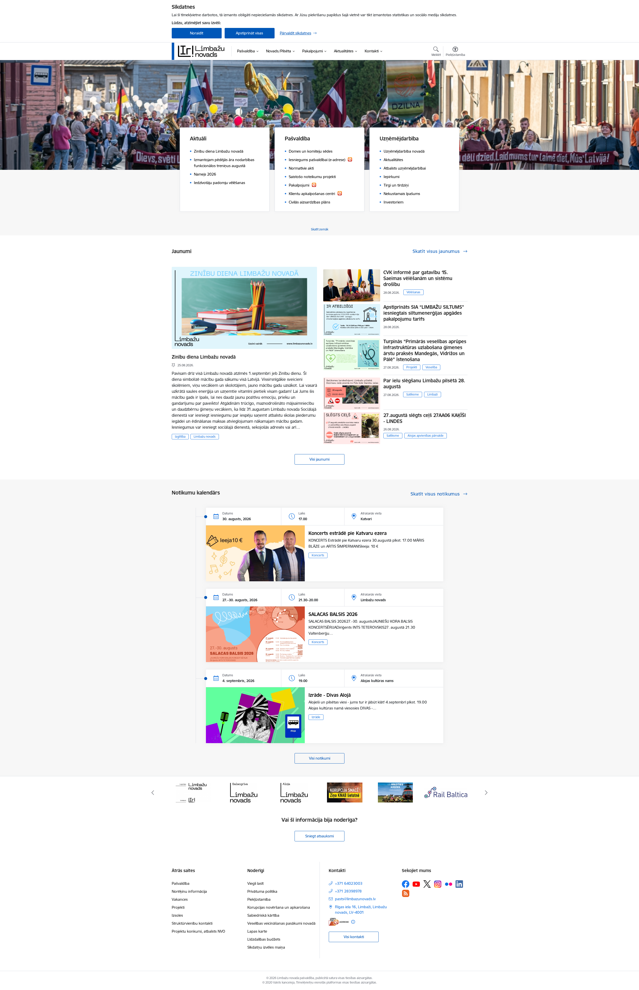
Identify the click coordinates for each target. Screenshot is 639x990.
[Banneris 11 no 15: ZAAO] (446, 792)
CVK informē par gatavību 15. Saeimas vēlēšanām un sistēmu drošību (417, 278)
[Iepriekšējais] (153, 792)
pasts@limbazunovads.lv (355, 898)
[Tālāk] (486, 792)
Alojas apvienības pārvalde (426, 435)
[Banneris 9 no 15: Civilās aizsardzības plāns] (344, 792)
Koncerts (318, 555)
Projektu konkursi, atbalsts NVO (198, 931)
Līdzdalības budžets (263, 939)
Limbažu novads (205, 436)
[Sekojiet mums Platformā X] (427, 884)
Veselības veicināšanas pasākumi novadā (281, 923)
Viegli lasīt (255, 883)
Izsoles (177, 915)
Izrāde (316, 717)
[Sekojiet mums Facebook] (405, 884)
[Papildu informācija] (353, 922)
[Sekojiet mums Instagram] (438, 884)
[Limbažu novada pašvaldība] (203, 51)
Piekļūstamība (259, 899)
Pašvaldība (180, 883)
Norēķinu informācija (189, 891)
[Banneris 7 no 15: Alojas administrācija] (243, 792)
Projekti (411, 367)
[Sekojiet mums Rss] (405, 893)
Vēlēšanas (413, 292)
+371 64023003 (348, 883)
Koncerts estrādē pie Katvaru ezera (348, 533)
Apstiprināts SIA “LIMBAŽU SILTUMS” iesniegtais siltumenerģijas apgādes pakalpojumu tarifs (423, 313)
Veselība (431, 367)
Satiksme (412, 394)
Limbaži (432, 394)
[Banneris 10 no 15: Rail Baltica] (395, 792)
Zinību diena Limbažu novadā (204, 357)
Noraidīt (196, 33)
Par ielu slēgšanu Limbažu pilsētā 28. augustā (424, 384)
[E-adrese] (339, 922)
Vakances (180, 899)
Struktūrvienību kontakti (192, 923)
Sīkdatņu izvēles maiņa (266, 947)
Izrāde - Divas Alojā (330, 695)
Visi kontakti (354, 936)
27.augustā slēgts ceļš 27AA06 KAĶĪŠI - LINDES (424, 418)
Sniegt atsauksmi (319, 836)
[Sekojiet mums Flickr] (448, 884)
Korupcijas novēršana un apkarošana (278, 907)
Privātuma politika (262, 891)
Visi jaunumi (319, 459)
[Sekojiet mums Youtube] (416, 884)
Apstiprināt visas (249, 33)
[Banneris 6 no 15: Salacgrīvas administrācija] (193, 792)
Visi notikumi (319, 758)
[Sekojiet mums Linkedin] (459, 884)
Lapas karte (257, 931)
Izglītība (180, 436)
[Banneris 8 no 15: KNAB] (294, 792)
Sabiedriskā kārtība (263, 915)
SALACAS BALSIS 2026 (333, 614)
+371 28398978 (348, 891)
